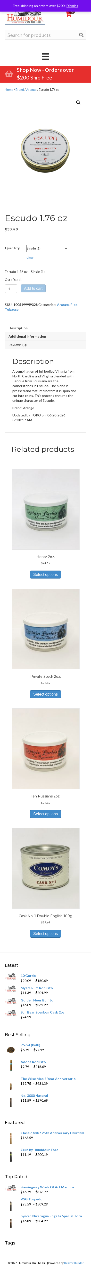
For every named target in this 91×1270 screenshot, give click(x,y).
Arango (31, 90)
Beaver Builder (74, 1263)
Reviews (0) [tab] (17, 345)
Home (9, 90)
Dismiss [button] (72, 6)
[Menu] (45, 56)
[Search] (81, 35)
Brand (20, 90)
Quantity (12, 248)
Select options (45, 574)
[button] (78, 102)
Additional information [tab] (27, 336)
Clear (29, 257)
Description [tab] (18, 328)
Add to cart (33, 288)
